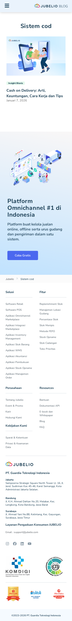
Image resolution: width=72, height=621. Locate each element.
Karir (8, 411)
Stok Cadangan (48, 343)
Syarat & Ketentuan (17, 437)
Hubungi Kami (14, 417)
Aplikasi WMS (14, 350)
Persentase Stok (49, 319)
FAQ (42, 427)
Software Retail (14, 304)
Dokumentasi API (50, 405)
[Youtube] (29, 544)
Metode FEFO (47, 331)
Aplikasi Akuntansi (16, 356)
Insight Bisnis (15, 83)
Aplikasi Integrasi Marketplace (15, 327)
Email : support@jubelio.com (22, 532)
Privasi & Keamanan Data (17, 445)
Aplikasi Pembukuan (17, 362)
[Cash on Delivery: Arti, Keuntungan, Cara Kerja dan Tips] (36, 56)
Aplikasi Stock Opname (19, 368)
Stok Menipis (47, 325)
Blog (42, 421)
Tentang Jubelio (14, 400)
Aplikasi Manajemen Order (17, 375)
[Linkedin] (22, 544)
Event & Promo (14, 405)
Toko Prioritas (47, 349)
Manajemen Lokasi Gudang (50, 311)
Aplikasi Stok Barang (17, 344)
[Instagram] (7, 544)
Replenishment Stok (51, 304)
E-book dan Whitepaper (46, 413)
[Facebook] (15, 544)
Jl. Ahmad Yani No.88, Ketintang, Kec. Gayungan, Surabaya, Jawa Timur (33, 516)
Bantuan (44, 400)
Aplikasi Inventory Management (16, 336)
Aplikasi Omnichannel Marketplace (18, 317)
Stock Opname (48, 337)
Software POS (14, 310)
